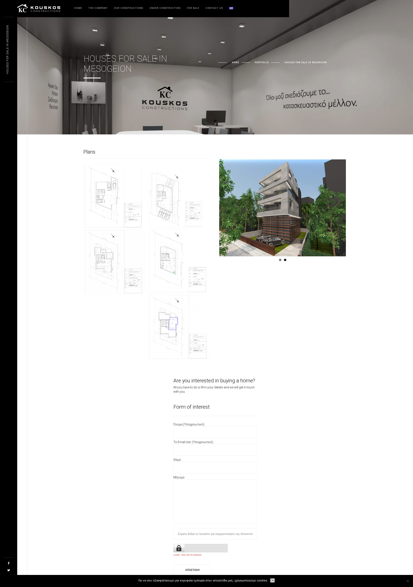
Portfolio (262, 62)
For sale (193, 8)
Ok (272, 580)
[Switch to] (231, 8)
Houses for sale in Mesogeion (7, 49)
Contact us (214, 8)
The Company (98, 8)
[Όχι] (407, 581)
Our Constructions (128, 8)
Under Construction (164, 8)
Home (78, 8)
